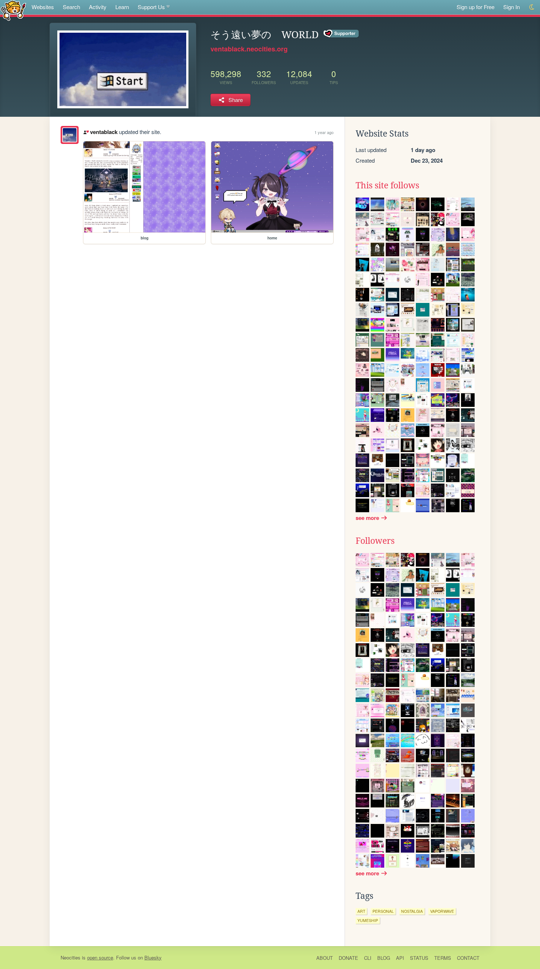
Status (419, 957)
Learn (122, 7)
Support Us (151, 7)
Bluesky (153, 957)
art (361, 911)
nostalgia (412, 911)
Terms (442, 957)
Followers (375, 541)
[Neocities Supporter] (341, 33)
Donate (348, 957)
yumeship (367, 920)
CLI (367, 957)
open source (100, 957)
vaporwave (442, 911)
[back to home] (13, 10)
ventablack (103, 132)
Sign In (511, 7)
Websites (43, 7)
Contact (468, 957)
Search (71, 7)
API (400, 957)
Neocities (70, 957)
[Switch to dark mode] (532, 7)
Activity (98, 7)
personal (383, 911)
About (324, 957)
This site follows (387, 185)
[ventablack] (69, 134)
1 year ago (324, 132)
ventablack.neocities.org (249, 49)
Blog (383, 957)
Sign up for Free (475, 7)
